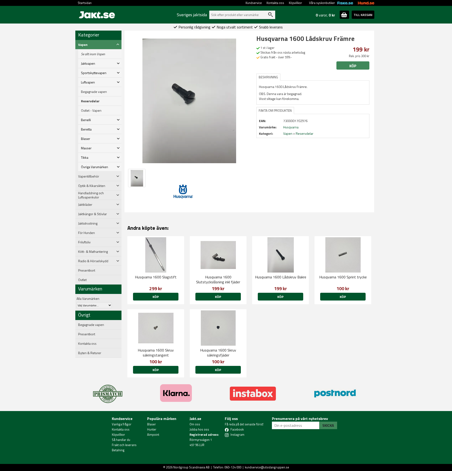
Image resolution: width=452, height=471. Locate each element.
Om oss (195, 424)
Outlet (82, 280)
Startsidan (85, 2)
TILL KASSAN (363, 14)
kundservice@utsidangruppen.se (267, 467)
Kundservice (254, 2)
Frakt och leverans (124, 445)
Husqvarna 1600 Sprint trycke (343, 277)
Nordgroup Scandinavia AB (191, 467)
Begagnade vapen (94, 92)
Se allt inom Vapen (93, 54)
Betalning (118, 450)
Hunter (151, 429)
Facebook (237, 429)
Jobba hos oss (199, 429)
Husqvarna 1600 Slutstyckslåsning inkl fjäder (218, 279)
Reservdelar (90, 101)
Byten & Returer (89, 353)
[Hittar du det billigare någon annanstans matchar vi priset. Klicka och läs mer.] (108, 391)
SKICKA (328, 425)
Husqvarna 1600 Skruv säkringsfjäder (218, 352)
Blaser (151, 424)
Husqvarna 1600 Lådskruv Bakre (280, 277)
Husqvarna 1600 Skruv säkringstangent (156, 352)
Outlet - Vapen (91, 110)
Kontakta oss (275, 2)
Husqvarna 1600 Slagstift (156, 277)
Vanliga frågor (121, 424)
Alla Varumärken (88, 298)
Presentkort (86, 270)
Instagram (237, 434)
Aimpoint (153, 434)
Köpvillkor (295, 2)
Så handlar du (121, 439)
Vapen (287, 133)
